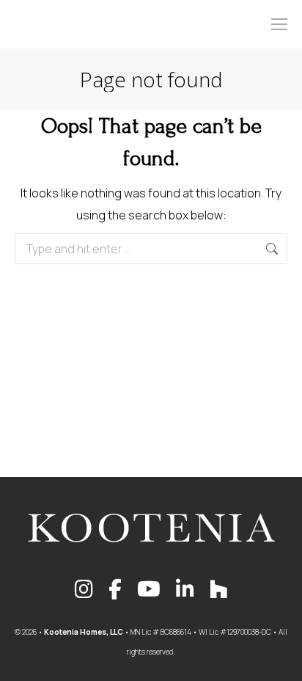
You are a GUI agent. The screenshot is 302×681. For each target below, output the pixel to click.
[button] (83, 13)
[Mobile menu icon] (279, 24)
